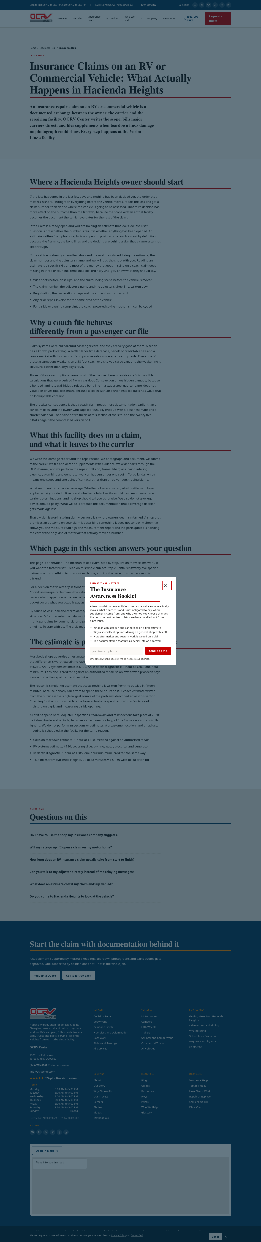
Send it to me (158, 651)
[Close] (167, 585)
